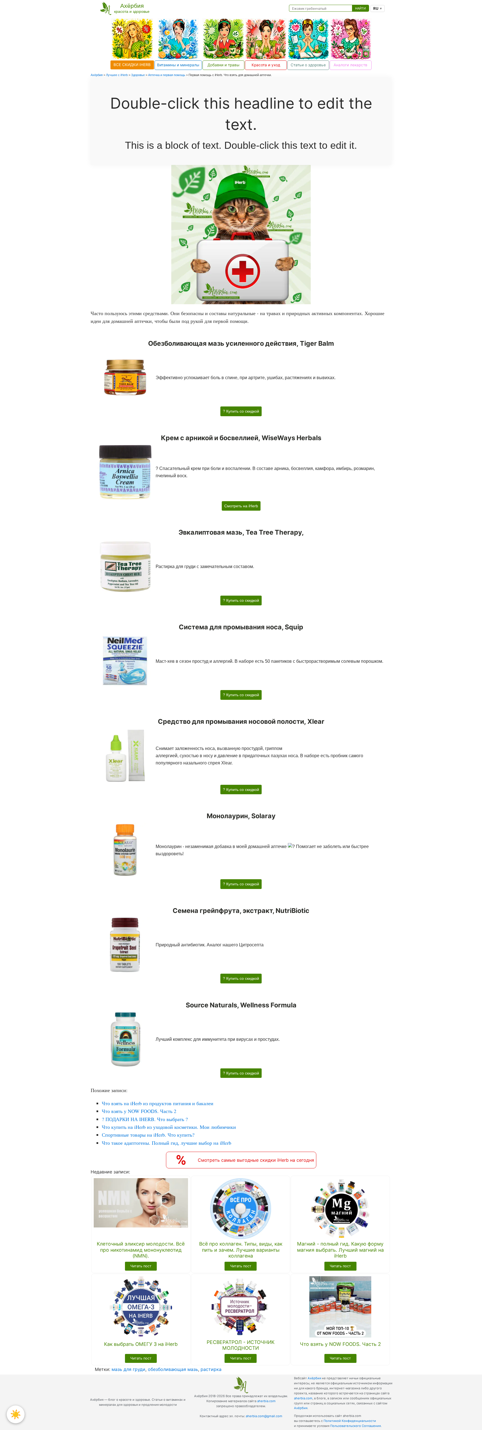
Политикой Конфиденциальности (350, 1421)
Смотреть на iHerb (241, 506)
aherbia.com (266, 1401)
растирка (211, 1369)
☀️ (15, 1414)
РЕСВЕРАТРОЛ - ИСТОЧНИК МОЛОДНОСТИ (240, 1345)
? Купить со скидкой (241, 411)
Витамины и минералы (178, 65)
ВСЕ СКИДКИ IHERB (132, 64)
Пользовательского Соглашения (355, 1426)
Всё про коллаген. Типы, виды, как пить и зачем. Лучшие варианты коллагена (240, 1249)
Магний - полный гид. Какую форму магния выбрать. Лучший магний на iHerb (340, 1249)
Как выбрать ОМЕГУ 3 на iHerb (141, 1344)
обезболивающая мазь (173, 1369)
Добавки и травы (223, 65)
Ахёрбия (314, 1378)
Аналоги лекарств (350, 65)
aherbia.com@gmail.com (264, 1416)
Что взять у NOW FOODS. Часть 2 (340, 1344)
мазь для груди (128, 1369)
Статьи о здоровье (308, 65)
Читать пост (140, 1266)
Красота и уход (265, 65)
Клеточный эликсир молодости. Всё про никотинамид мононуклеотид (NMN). (141, 1249)
